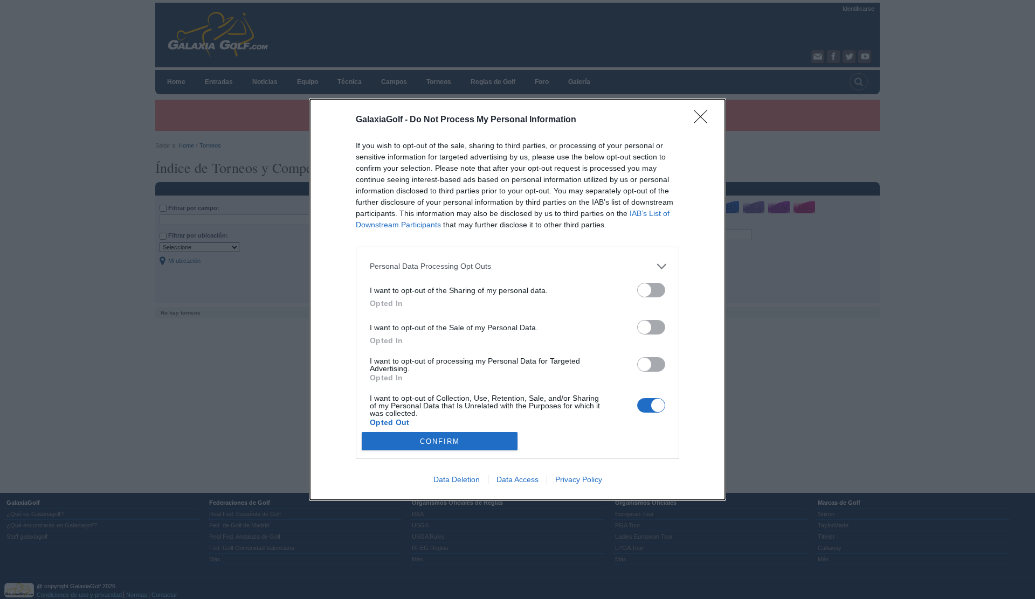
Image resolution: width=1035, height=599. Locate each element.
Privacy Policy (578, 479)
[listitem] (517, 266)
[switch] (651, 290)
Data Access (517, 479)
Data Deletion (456, 479)
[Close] (704, 120)
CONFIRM (440, 441)
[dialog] (517, 299)
